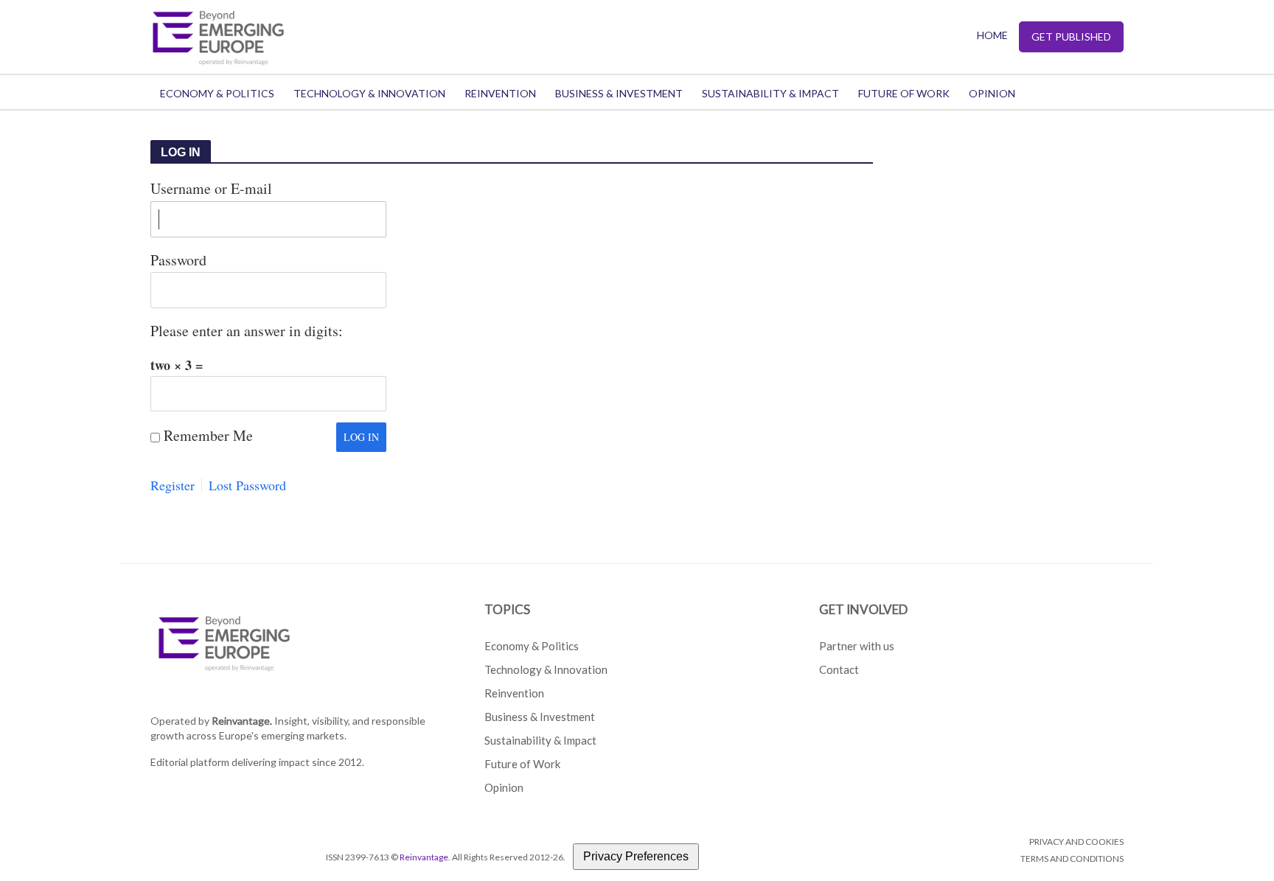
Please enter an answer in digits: (246, 331)
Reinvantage (424, 857)
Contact (839, 669)
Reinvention (500, 93)
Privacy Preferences (636, 856)
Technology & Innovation (369, 93)
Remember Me (208, 435)
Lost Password (247, 485)
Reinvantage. (242, 720)
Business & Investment (619, 93)
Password (178, 260)
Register (172, 485)
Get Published (1071, 36)
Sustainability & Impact (770, 93)
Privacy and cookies (1076, 841)
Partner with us (856, 645)
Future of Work (904, 93)
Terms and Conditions (1072, 858)
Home (992, 35)
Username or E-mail (211, 188)
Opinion (992, 93)
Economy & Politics (217, 93)
